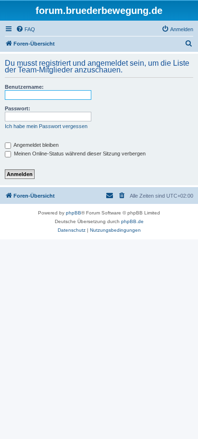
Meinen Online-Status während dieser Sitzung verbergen (79, 153)
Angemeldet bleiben (35, 145)
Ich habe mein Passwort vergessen (46, 126)
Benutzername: (24, 87)
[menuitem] (25, 29)
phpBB (73, 212)
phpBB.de (132, 221)
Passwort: (17, 108)
